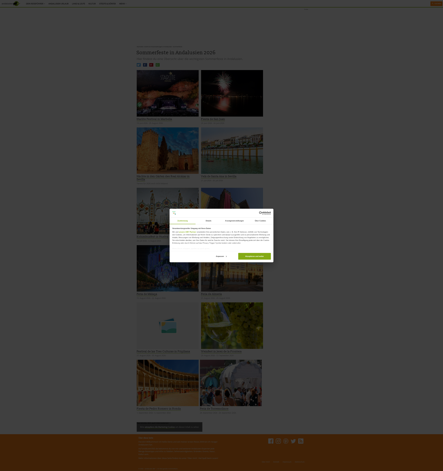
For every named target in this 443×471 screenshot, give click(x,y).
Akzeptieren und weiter (254, 256)
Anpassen (220, 256)
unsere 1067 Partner (187, 232)
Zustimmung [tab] (182, 221)
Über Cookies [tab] (260, 221)
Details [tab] (208, 221)
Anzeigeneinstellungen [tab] (234, 221)
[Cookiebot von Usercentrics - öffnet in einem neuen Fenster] (261, 213)
